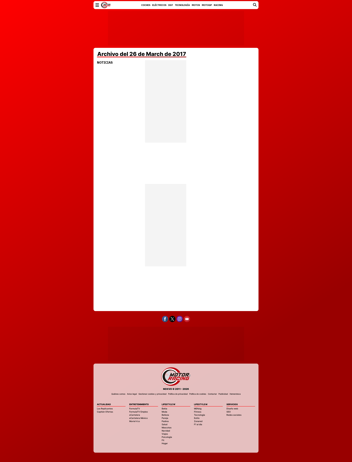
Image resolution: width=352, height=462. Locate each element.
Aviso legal (132, 394)
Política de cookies (197, 394)
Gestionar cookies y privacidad (152, 394)
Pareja (165, 418)
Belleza (165, 415)
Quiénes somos (118, 394)
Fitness (197, 411)
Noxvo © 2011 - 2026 (176, 389)
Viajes (165, 434)
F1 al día (198, 424)
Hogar (165, 443)
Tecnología (199, 415)
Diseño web (232, 408)
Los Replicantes (105, 408)
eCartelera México (138, 418)
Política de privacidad (178, 394)
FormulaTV (134, 408)
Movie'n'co (134, 421)
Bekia (164, 408)
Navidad (166, 430)
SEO (228, 411)
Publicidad (223, 394)
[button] (97, 5)
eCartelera (134, 415)
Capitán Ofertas (105, 411)
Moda (164, 411)
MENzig (197, 408)
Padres (165, 421)
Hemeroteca (235, 394)
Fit (163, 440)
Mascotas (166, 427)
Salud (164, 424)
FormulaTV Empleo (138, 411)
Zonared (198, 421)
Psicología (167, 437)
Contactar (212, 394)
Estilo (197, 418)
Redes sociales (233, 415)
